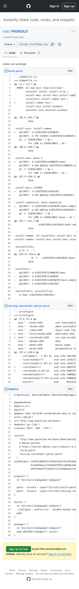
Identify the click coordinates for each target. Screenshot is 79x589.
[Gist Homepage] (28, 6)
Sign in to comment (59, 554)
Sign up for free (18, 549)
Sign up (69, 6)
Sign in (54, 6)
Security (33, 570)
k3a (6, 31)
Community (56, 570)
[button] (52, 44)
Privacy (22, 570)
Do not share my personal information (55, 573)
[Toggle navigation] (5, 6)
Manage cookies (24, 573)
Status (44, 570)
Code (12, 52)
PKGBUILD (19, 31)
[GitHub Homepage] (28, 579)
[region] (39, 188)
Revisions (31, 52)
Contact (9, 573)
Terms (12, 570)
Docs (67, 570)
